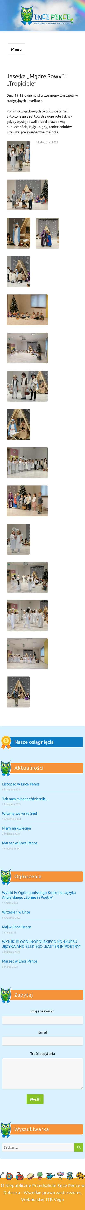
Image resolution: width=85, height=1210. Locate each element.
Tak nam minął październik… (25, 799)
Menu (16, 49)
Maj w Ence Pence (16, 927)
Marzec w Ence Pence (19, 843)
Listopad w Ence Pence (21, 784)
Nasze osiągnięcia (34, 742)
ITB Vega (55, 1199)
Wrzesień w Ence (16, 912)
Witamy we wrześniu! (19, 813)
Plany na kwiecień (16, 828)
